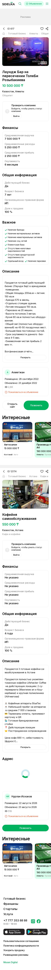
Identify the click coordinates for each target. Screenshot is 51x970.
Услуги (8, 914)
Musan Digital (10, 962)
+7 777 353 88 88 (15, 920)
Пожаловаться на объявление (23, 392)
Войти (16, 116)
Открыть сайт (12, 405)
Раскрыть (25, 357)
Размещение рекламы (15, 954)
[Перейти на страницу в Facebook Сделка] (38, 922)
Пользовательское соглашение (21, 941)
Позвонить (36, 405)
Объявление (35, 3)
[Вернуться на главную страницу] (3, 33)
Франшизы (10, 904)
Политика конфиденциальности (21, 945)
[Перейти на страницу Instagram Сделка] (33, 922)
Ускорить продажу (14, 950)
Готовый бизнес (14, 898)
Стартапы (10, 909)
